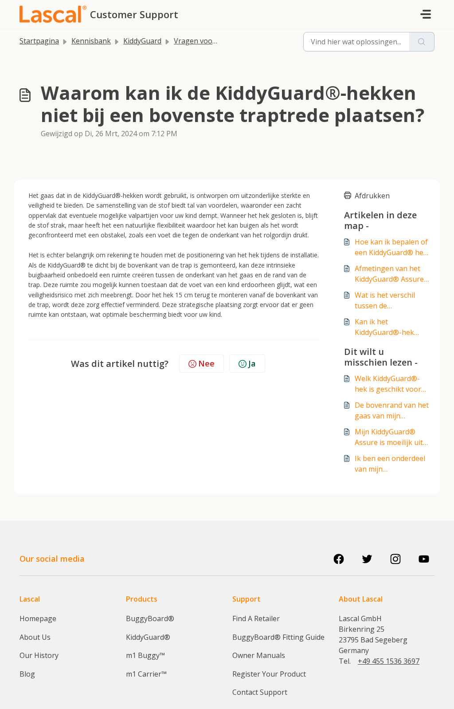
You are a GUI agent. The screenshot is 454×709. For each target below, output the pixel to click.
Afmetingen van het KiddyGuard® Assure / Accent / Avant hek (391, 274)
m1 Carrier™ (146, 674)
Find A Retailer (256, 618)
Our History (39, 655)
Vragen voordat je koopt (214, 41)
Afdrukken (372, 196)
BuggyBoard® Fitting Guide (278, 637)
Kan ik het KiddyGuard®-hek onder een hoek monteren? (384, 327)
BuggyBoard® (150, 618)
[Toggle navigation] (425, 14)
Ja (252, 363)
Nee (206, 363)
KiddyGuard (142, 41)
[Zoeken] (421, 41)
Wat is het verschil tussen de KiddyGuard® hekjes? (390, 300)
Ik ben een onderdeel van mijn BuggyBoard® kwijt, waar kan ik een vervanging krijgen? (390, 463)
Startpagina (39, 41)
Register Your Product (269, 674)
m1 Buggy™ (145, 655)
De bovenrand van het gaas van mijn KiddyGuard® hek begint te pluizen (392, 410)
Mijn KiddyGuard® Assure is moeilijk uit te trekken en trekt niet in (389, 437)
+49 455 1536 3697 (388, 661)
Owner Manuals (258, 655)
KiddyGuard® (148, 637)
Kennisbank (91, 41)
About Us (35, 637)
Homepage (38, 618)
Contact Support (259, 692)
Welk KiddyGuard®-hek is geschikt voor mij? (388, 384)
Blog (27, 674)
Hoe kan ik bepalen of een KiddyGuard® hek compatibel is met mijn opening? (392, 247)
